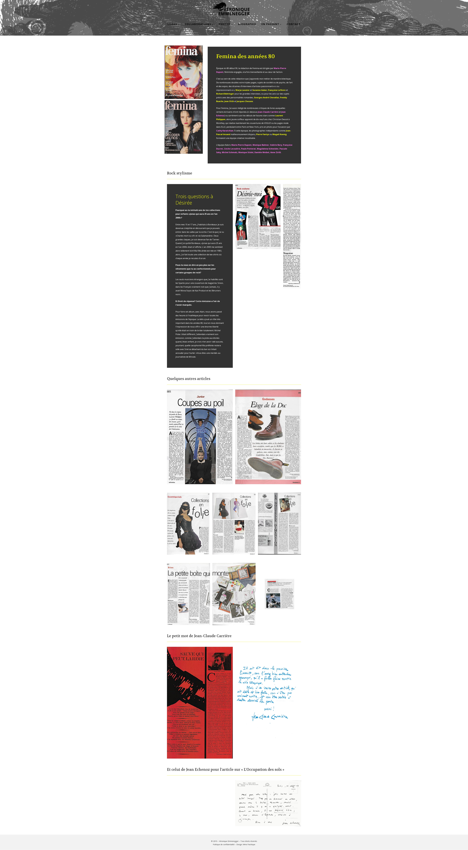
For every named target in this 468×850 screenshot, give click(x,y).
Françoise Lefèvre (277, 90)
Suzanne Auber (259, 90)
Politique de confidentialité (223, 844)
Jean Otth (229, 101)
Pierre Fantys (262, 134)
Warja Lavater (242, 90)
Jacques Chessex (245, 101)
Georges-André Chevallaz (266, 97)
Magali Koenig (280, 134)
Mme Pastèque (249, 844)
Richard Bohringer (225, 93)
